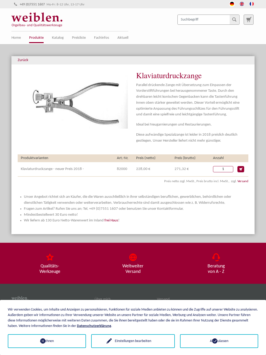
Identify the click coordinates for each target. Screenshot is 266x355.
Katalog (58, 38)
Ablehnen (47, 341)
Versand (242, 181)
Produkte (36, 38)
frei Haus (111, 220)
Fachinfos (101, 38)
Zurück (23, 60)
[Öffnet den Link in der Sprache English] (242, 3)
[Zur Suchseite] (249, 19)
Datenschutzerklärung (94, 326)
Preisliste (79, 38)
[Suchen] (234, 19)
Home (16, 38)
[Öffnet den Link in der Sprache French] (252, 3)
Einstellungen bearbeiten (133, 341)
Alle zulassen (219, 341)
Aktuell (122, 38)
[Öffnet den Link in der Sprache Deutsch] (232, 3)
